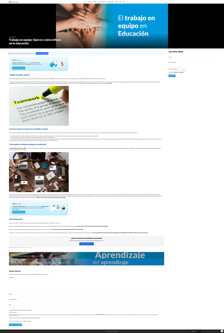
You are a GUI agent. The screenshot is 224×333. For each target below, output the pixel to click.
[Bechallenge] (17, 2)
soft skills (109, 83)
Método (95, 1)
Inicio (85, 1)
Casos (116, 1)
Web (10, 304)
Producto (90, 1)
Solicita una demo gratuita (42, 53)
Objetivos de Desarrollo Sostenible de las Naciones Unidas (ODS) (50, 197)
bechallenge (23, 247)
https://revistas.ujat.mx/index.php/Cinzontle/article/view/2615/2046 (67, 229)
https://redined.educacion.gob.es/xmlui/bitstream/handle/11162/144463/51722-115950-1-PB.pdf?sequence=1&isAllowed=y (120, 232)
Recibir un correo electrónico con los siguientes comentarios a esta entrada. (25, 317)
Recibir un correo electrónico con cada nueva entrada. (20, 321)
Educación (29, 247)
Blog (120, 1)
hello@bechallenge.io (101, 314)
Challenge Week (110, 1)
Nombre (11, 293)
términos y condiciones (179, 72)
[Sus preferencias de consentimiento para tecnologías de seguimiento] (222, 331)
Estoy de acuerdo (13, 312)
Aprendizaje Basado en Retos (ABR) (18, 148)
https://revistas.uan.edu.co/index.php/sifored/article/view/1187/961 (92, 226)
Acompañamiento (101, 1)
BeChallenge (13, 194)
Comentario (11, 277)
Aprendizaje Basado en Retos (15, 247)
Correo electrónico (13, 299)
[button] (123, 1)
